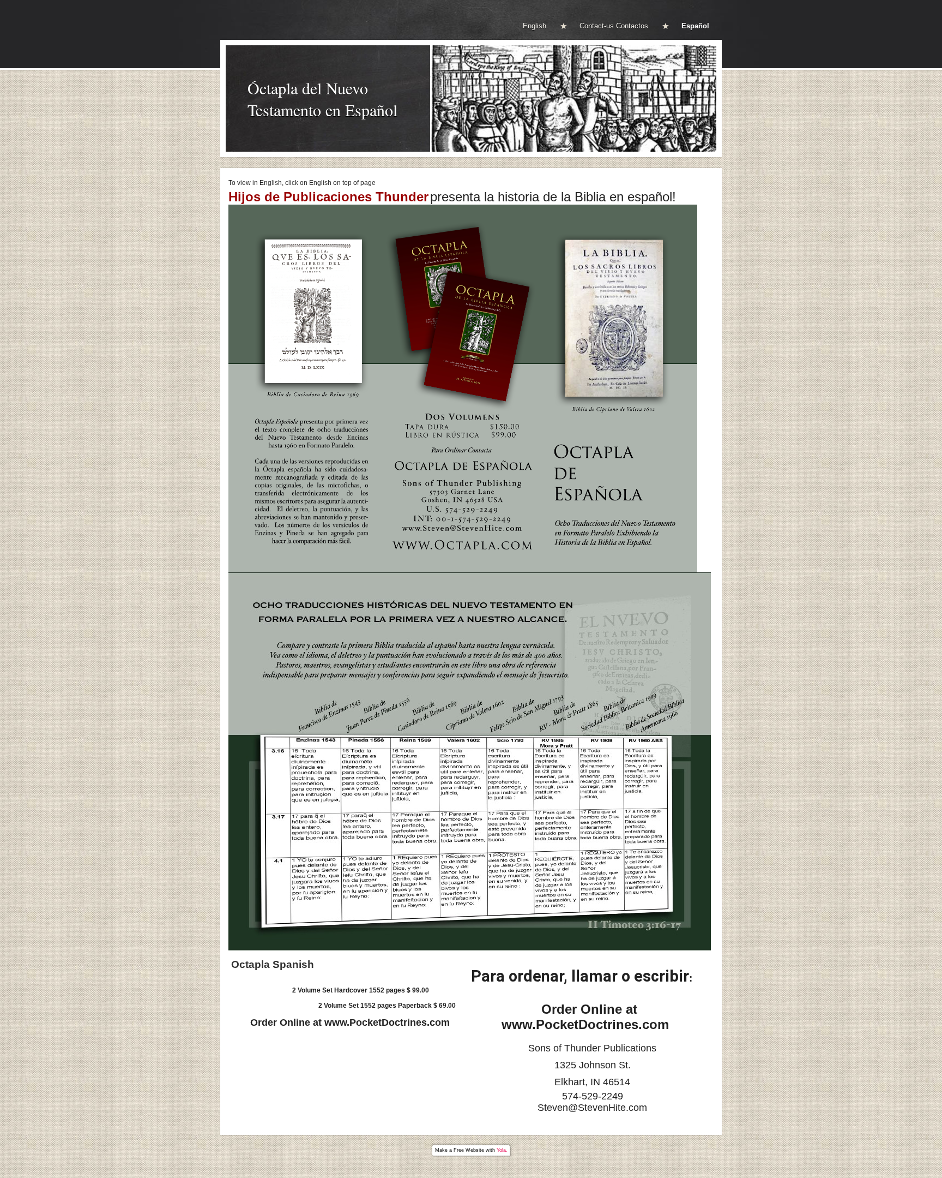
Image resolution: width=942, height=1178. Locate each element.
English (534, 26)
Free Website (469, 1150)
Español (695, 26)
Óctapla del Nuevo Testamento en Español (322, 99)
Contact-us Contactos (613, 26)
